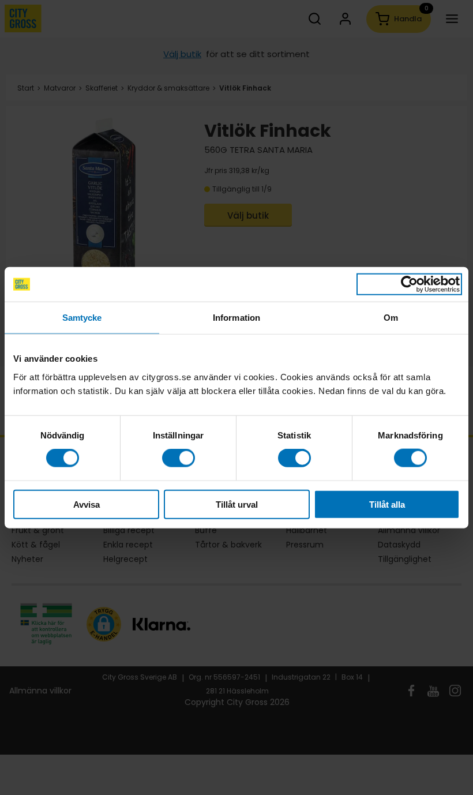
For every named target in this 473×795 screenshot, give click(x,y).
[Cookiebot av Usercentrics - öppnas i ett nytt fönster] (409, 284)
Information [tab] (236, 317)
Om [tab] (391, 317)
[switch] (178, 458)
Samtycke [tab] (82, 317)
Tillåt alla (387, 504)
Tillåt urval (237, 504)
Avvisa (86, 504)
